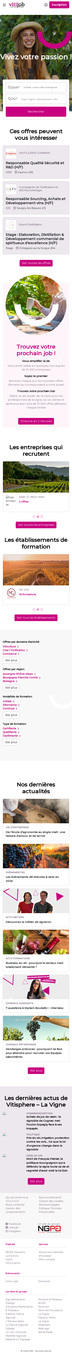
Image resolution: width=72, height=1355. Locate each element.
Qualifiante (10, 735)
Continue (9, 711)
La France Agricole (17, 1328)
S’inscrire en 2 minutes (36, 421)
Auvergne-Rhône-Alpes (18, 677)
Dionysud (44, 1284)
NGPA (42, 1306)
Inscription (59, 4)
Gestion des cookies (51, 1204)
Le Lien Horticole (16, 1335)
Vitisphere (44, 1328)
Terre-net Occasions (50, 1313)
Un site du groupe (49, 1227)
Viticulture (10, 649)
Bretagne (9, 684)
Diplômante (11, 738)
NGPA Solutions (15, 1255)
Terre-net (43, 1309)
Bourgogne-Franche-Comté (20, 680)
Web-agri (43, 1331)
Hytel (9, 1262)
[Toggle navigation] (4, 4)
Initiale (7, 704)
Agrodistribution (15, 1302)
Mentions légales (49, 1207)
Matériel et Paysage (18, 1342)
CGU (8, 1204)
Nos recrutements (50, 1200)
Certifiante (10, 731)
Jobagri (10, 1331)
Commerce (10, 656)
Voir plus (11, 663)
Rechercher (36, 111)
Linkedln (13, 1230)
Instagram (14, 1234)
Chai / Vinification (14, 653)
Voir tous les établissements (36, 620)
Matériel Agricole (16, 1338)
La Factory (12, 1258)
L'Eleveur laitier (15, 1324)
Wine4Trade (45, 1335)
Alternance (10, 708)
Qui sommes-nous (17, 1200)
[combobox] (42, 99)
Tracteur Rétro (47, 1320)
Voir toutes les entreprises (36, 525)
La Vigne (43, 1324)
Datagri (10, 1306)
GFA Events (13, 1266)
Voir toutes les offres (36, 263)
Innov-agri (12, 1284)
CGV (16, 1204)
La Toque (43, 1317)
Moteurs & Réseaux (50, 1302)
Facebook (15, 1227)
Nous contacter (15, 1207)
